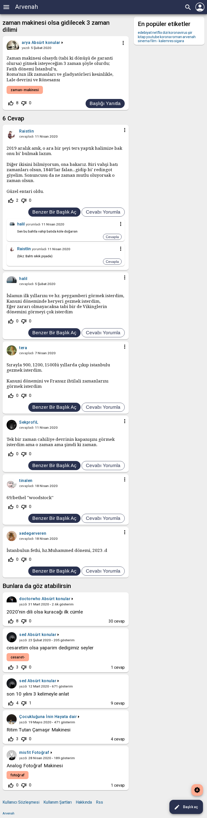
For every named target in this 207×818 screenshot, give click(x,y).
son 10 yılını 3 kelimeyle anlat (38, 694)
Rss (99, 802)
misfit (25, 752)
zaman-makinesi (25, 90)
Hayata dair (66, 716)
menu (6, 7)
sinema (144, 41)
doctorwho (30, 598)
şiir (190, 33)
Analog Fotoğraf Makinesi (35, 766)
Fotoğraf (40, 752)
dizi (165, 33)
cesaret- (18, 657)
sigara (179, 41)
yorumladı (33, 224)
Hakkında (84, 802)
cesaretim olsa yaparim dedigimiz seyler (50, 648)
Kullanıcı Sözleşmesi (21, 802)
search (188, 7)
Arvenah (26, 6)
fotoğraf (17, 775)
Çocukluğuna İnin (36, 716)
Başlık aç (186, 807)
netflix (157, 33)
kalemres (166, 41)
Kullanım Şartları (57, 802)
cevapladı (26, 136)
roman (176, 37)
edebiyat (145, 32)
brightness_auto (197, 790)
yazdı (26, 48)
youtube (152, 37)
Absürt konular (46, 42)
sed (23, 634)
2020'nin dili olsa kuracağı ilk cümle (45, 612)
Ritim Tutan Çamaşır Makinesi (39, 730)
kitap (142, 37)
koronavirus (178, 33)
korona (165, 37)
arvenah (189, 37)
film (153, 41)
